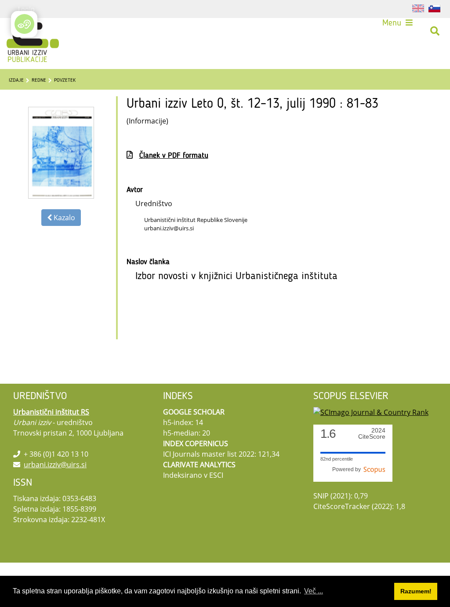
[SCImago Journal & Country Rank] (370, 412)
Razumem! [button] (416, 591)
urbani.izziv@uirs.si (55, 464)
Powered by (347, 469)
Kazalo (63, 217)
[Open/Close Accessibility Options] (24, 24)
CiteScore (371, 433)
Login (26, 8)
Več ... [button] (313, 591)
